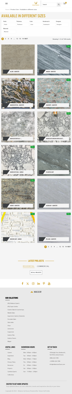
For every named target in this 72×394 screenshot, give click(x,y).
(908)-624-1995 (54, 358)
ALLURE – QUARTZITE (14, 71)
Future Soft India (44, 391)
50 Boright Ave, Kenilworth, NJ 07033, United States (57, 354)
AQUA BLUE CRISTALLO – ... (16, 138)
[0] (63, 3)
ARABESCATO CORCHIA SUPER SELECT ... (55, 138)
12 (17, 38)
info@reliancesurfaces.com (57, 364)
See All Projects (36, 272)
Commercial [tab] (43, 266)
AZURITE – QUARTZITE (14, 205)
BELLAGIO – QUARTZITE (51, 239)
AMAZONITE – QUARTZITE (51, 105)
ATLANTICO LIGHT (50, 172)
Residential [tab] (29, 266)
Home (7, 9)
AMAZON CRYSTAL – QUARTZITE (17, 105)
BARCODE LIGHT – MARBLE (16, 239)
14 (23, 38)
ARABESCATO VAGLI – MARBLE (16, 172)
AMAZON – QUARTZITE (51, 71)
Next (26, 38)
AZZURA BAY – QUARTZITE (51, 205)
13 (20, 38)
